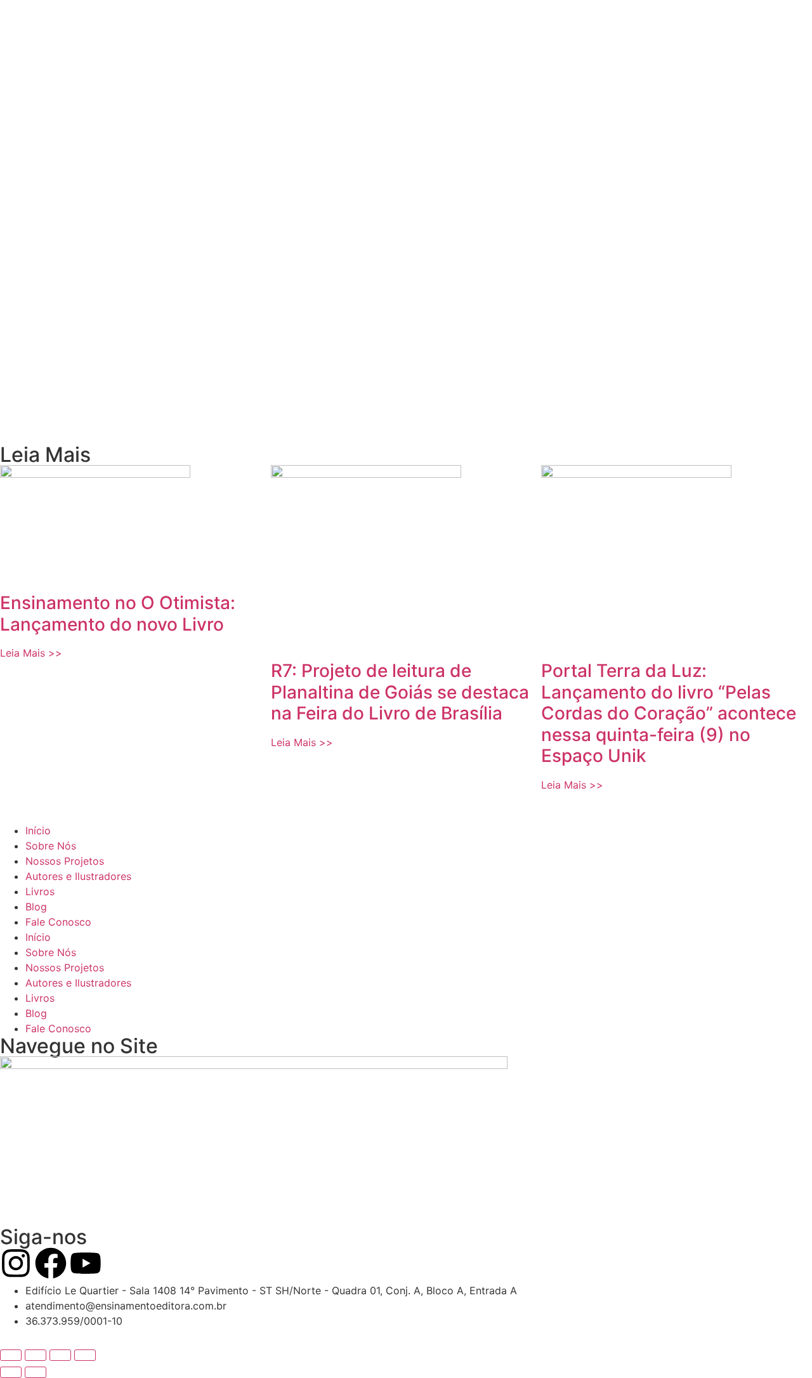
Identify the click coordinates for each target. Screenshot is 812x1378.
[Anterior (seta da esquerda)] (11, 1372)
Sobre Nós (50, 845)
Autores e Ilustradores (78, 876)
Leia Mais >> (31, 652)
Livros (40, 891)
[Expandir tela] (35, 1355)
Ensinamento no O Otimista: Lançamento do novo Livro (117, 613)
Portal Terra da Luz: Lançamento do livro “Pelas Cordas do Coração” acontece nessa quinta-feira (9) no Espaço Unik (668, 713)
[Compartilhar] (60, 1355)
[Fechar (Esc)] (85, 1355)
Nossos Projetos (64, 861)
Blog (36, 906)
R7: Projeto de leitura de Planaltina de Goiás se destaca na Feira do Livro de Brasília (400, 692)
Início (38, 830)
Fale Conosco (58, 921)
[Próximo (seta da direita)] (35, 1372)
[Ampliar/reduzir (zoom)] (11, 1355)
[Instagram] (16, 1263)
